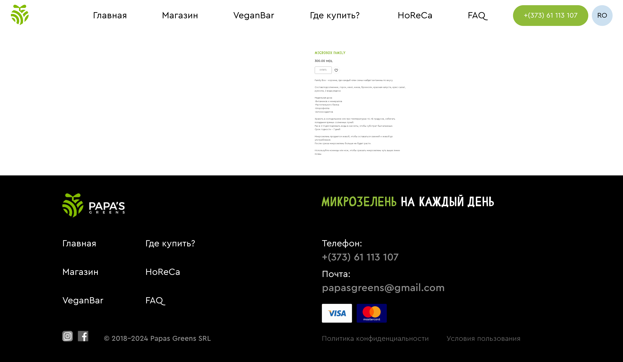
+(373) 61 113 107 (360, 257)
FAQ (476, 15)
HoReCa (415, 15)
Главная (110, 15)
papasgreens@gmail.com (383, 288)
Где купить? (335, 15)
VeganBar (253, 15)
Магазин (180, 15)
